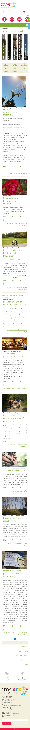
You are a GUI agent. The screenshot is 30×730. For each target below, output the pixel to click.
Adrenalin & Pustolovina (21, 655)
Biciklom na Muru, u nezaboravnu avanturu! (17, 445)
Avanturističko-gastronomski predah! (14, 388)
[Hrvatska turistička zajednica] (7, 673)
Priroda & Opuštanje (22, 660)
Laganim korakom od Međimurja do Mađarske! (17, 331)
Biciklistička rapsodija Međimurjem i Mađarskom (17, 288)
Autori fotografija (15, 729)
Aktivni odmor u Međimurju (17, 173)
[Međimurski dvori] (22, 679)
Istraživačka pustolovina (18, 491)
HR (26, 15)
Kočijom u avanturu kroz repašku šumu (17, 544)
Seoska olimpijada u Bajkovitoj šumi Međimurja (16, 224)
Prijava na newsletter (8, 717)
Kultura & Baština (23, 651)
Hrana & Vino (24, 646)
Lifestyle (25, 664)
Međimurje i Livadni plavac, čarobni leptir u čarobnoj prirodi (15, 633)
